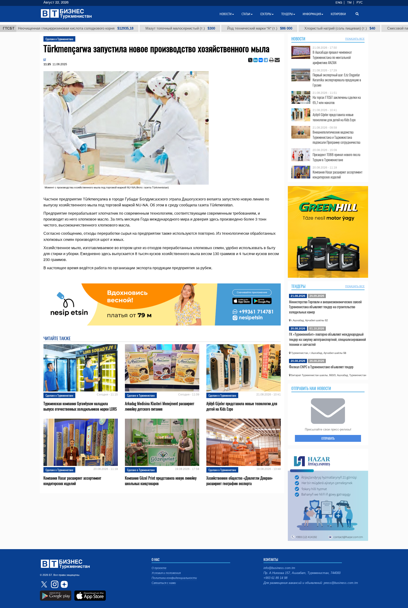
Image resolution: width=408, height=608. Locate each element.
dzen (63, 584)
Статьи (246, 14)
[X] (250, 60)
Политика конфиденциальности (174, 578)
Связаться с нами (164, 583)
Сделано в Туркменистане (59, 39)
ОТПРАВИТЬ (328, 438)
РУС (360, 2)
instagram (54, 584)
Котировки (338, 14)
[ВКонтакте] (261, 60)
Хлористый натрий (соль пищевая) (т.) (317, 28)
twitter (44, 584)
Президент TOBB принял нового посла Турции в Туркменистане (336, 157)
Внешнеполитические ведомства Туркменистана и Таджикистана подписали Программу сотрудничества (336, 137)
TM (349, 2)
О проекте (159, 568)
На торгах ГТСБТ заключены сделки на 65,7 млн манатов (337, 100)
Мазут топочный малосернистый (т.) (158, 28)
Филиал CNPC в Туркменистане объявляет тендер (321, 366)
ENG (339, 2)
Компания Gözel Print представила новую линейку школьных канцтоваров (160, 480)
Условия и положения (166, 573)
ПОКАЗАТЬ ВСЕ (355, 38)
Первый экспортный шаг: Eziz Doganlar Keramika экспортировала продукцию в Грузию (337, 80)
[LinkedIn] (255, 60)
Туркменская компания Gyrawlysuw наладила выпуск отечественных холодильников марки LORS (80, 406)
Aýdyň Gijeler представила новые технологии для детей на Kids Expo (241, 406)
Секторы (265, 14)
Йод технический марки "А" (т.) (237, 28)
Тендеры (298, 286)
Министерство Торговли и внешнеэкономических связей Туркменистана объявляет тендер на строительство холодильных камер (325, 306)
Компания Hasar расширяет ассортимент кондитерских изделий (72, 480)
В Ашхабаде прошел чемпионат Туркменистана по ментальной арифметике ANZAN (332, 57)
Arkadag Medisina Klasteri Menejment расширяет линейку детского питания (159, 406)
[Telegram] (266, 60)
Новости (298, 39)
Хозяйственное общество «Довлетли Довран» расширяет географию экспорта (239, 480)
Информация (312, 14)
